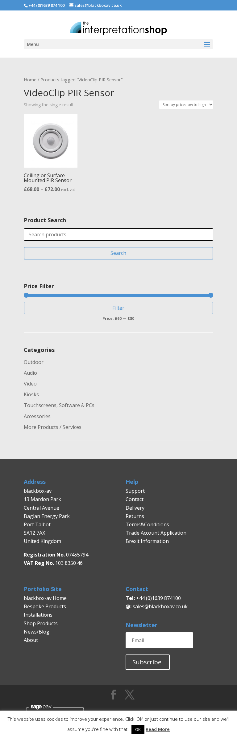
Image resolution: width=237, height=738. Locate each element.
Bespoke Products (45, 606)
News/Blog (36, 631)
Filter (118, 307)
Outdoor (34, 362)
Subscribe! (147, 662)
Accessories (37, 416)
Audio (30, 372)
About (31, 640)
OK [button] (138, 729)
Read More (158, 729)
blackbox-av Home (45, 598)
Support (135, 490)
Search (118, 253)
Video (30, 383)
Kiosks (31, 394)
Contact (134, 499)
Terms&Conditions (147, 524)
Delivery (135, 507)
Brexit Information (147, 541)
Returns (135, 516)
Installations (38, 614)
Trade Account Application (156, 532)
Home (30, 79)
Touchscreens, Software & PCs (59, 405)
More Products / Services (52, 427)
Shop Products (41, 623)
